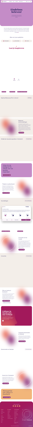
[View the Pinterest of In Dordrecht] (17, 406)
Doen (13, 1)
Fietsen (2, 418)
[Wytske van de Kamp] (15, 149)
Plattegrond (15, 412)
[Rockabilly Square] (19, 358)
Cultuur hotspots (12, 91)
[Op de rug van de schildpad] (6, 149)
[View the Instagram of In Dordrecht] (15, 406)
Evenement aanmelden (10, 418)
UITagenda (10, 1)
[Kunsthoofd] (12, 358)
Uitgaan (2, 413)
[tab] (14, 80)
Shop (26, 1)
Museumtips (4, 91)
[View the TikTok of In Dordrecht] (19, 406)
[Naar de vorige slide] (15, 75)
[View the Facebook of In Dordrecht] (13, 406)
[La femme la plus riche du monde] (6, 106)
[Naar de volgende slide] (18, 75)
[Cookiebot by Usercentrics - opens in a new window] (26, 206)
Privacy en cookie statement (16, 422)
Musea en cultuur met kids (6, 231)
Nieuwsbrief (9, 417)
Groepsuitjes (2, 417)
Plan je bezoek (20, 1)
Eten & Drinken (2, 412)
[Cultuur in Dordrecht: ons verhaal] (8, 320)
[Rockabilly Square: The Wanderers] (13, 271)
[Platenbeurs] (5, 358)
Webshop (15, 418)
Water (1, 422)
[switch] (13, 215)
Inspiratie (17, 1)
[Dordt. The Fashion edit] (26, 358)
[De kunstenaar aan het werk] (24, 149)
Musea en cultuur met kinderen (22, 91)
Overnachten (15, 417)
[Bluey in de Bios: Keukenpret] (24, 106)
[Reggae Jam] (4, 271)
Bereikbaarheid (16, 413)
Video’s (8, 413)
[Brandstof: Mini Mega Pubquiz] (24, 271)
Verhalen (9, 412)
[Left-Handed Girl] (15, 106)
